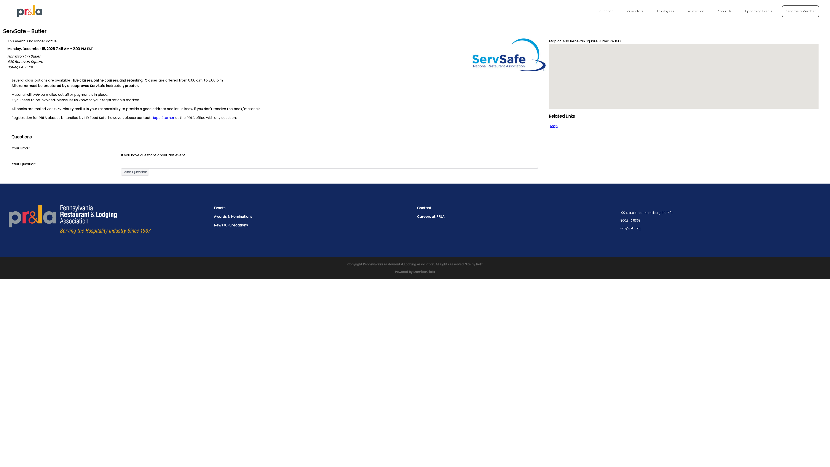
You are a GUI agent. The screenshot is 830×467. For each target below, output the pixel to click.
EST (90, 48)
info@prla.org (630, 228)
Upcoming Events (758, 11)
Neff (479, 264)
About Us (724, 11)
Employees (665, 11)
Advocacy (696, 11)
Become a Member (800, 11)
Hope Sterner (163, 117)
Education (605, 11)
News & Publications (231, 225)
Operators (635, 11)
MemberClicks (424, 272)
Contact (424, 207)
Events (219, 207)
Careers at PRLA (431, 216)
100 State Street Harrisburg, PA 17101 (646, 213)
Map (554, 125)
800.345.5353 (630, 220)
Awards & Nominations (233, 216)
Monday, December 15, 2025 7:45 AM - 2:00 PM (46, 48)
